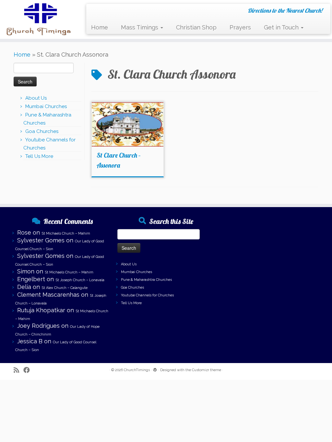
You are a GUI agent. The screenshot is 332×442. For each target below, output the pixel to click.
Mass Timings (140, 27)
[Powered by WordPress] (155, 369)
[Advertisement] (269, 254)
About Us (36, 98)
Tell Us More (39, 156)
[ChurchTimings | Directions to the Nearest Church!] (39, 19)
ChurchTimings (137, 370)
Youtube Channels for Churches (147, 295)
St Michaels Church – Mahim (66, 233)
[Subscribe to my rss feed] (18, 370)
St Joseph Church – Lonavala (79, 280)
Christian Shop (196, 27)
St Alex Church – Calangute (65, 288)
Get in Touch (282, 27)
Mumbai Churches (46, 106)
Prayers (240, 27)
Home (99, 27)
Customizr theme (206, 370)
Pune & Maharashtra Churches (146, 280)
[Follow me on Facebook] (28, 370)
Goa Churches (41, 131)
